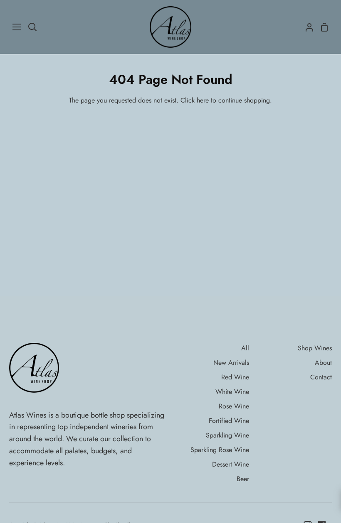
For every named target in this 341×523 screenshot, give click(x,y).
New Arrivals (231, 362)
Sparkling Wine (227, 435)
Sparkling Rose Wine (219, 450)
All (245, 348)
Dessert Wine (230, 464)
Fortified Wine (229, 420)
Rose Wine (234, 406)
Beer (243, 479)
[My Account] (306, 27)
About (323, 362)
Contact (321, 377)
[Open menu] (17, 27)
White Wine (232, 391)
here (203, 100)
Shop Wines (315, 348)
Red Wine (235, 377)
